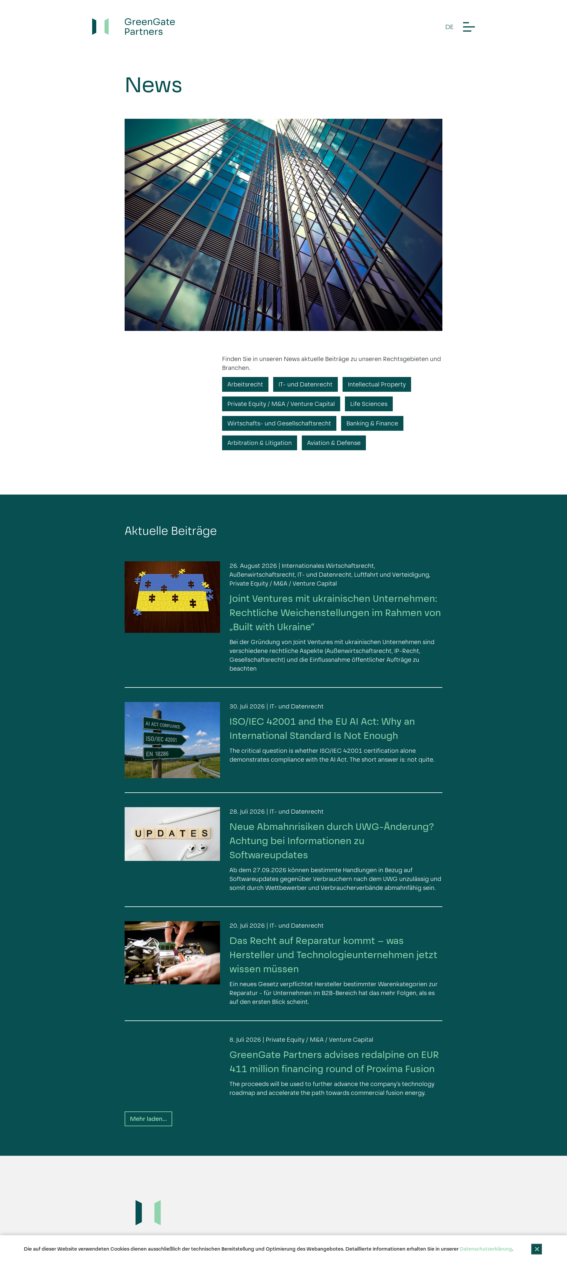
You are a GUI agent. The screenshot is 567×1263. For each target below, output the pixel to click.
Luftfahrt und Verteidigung (391, 574)
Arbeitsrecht (245, 384)
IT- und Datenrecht (305, 384)
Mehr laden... (148, 1119)
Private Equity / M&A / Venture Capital (281, 404)
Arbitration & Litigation (259, 443)
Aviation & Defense (334, 443)
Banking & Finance (372, 423)
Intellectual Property (377, 384)
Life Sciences (368, 404)
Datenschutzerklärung (486, 1249)
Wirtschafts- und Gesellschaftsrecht (279, 423)
